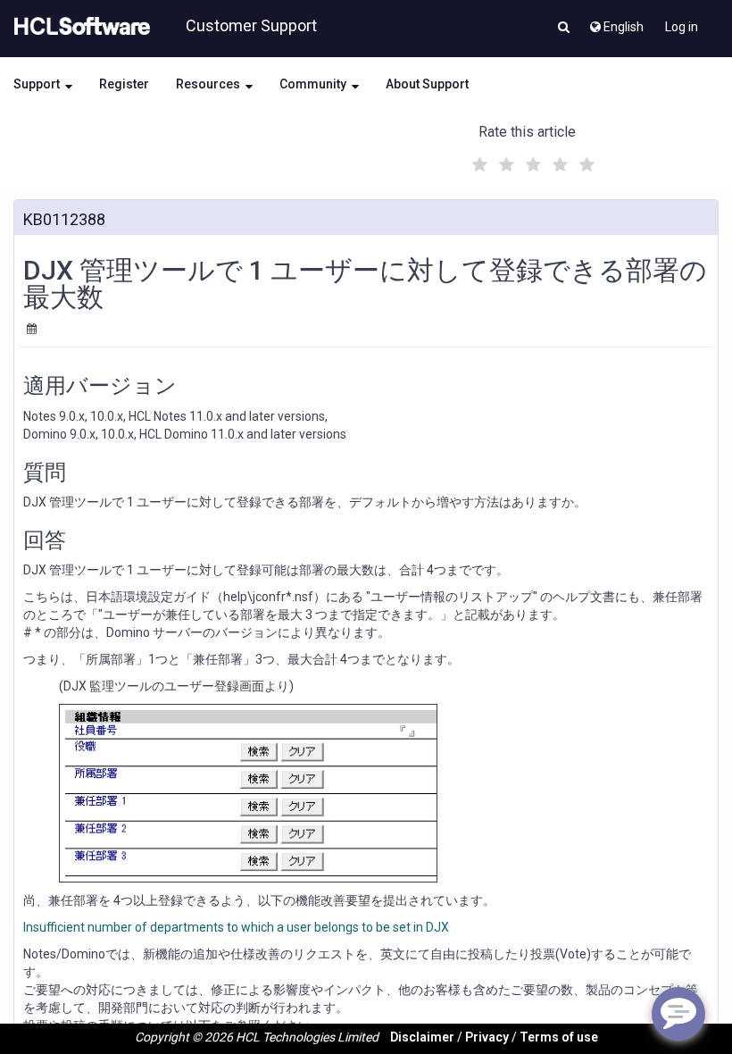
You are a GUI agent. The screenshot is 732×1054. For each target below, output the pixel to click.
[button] (564, 28)
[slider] (531, 162)
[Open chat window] (678, 1014)
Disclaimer (422, 1037)
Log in (681, 27)
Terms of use (559, 1037)
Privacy (487, 1037)
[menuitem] (615, 22)
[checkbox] (477, 160)
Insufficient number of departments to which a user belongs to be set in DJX (236, 927)
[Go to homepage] (78, 27)
